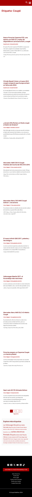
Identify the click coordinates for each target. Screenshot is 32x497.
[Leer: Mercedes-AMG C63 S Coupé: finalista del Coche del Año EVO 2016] (16, 151)
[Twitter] (14, 465)
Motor (9, 432)
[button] (27, 2)
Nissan (22, 439)
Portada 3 (7, 435)
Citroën (5, 98)
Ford (9, 439)
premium (17, 251)
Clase (11, 212)
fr (7, 403)
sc (11, 403)
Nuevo (25, 427)
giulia (14, 138)
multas (18, 439)
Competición (26, 442)
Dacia (19, 442)
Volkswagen (9, 425)
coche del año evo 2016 (13, 174)
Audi (21, 435)
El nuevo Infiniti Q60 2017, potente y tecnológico (16, 239)
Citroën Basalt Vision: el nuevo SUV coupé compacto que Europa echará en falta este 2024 (16, 83)
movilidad (17, 440)
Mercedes (5, 176)
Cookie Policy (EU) (16, 483)
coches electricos (17, 432)
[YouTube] (17, 465)
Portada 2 (14, 442)
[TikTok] (24, 465)
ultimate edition (24, 403)
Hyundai (5, 439)
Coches (10, 437)
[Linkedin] (21, 465)
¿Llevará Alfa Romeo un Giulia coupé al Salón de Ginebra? (16, 124)
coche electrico (22, 440)
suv (4, 56)
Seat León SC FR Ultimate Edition (15, 390)
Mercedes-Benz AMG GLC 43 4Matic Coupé (16, 313)
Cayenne (5, 365)
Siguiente (16, 414)
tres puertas (18, 403)
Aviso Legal (16, 477)
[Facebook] (11, 465)
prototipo (25, 429)
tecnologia (5, 442)
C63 (7, 174)
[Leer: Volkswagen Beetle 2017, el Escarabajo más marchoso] (16, 264)
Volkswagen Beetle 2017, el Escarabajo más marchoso (13, 277)
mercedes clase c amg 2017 (9, 213)
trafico (12, 439)
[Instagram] (8, 465)
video (8, 429)
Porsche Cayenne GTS (24, 54)
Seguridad (24, 437)
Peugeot (15, 439)
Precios (21, 427)
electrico (5, 429)
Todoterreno (17, 429)
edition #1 (18, 212)
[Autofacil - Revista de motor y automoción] (7, 3)
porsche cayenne (15, 54)
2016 (11, 429)
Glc (12, 327)
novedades (10, 442)
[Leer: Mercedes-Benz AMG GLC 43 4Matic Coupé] (16, 300)
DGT (18, 437)
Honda (21, 429)
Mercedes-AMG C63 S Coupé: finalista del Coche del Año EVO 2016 (16, 164)
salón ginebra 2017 (19, 138)
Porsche (9, 54)
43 (4, 327)
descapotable (13, 287)
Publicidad (16, 475)
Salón (22, 327)
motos (17, 435)
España (13, 435)
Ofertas (5, 437)
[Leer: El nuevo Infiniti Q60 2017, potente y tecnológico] (16, 226)
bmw (20, 425)
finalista (24, 174)
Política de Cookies (16, 481)
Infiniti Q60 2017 (10, 251)
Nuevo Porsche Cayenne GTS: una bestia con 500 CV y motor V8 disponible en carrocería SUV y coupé (16, 39)
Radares (21, 442)
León (9, 403)
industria (14, 437)
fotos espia (13, 365)
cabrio (4, 287)
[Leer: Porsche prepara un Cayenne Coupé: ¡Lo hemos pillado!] (16, 340)
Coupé (4, 54)
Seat (13, 403)
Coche (6, 440)
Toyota (25, 435)
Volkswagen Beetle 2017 (22, 287)
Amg (4, 174)
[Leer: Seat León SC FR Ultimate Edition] (16, 378)
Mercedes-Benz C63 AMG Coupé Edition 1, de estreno (15, 202)
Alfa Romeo (6, 138)
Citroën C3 (19, 98)
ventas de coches (11, 440)
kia (17, 442)
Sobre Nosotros (16, 474)
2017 (4, 212)
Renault (16, 425)
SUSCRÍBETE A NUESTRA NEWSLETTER (16, 469)
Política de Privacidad (16, 479)
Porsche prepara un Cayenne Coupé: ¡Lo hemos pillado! (16, 353)
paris (19, 327)
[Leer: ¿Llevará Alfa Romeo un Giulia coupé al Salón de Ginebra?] (16, 111)
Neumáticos (5, 432)
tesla (20, 437)
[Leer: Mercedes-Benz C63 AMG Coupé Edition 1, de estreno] (16, 189)
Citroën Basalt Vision (12, 98)
